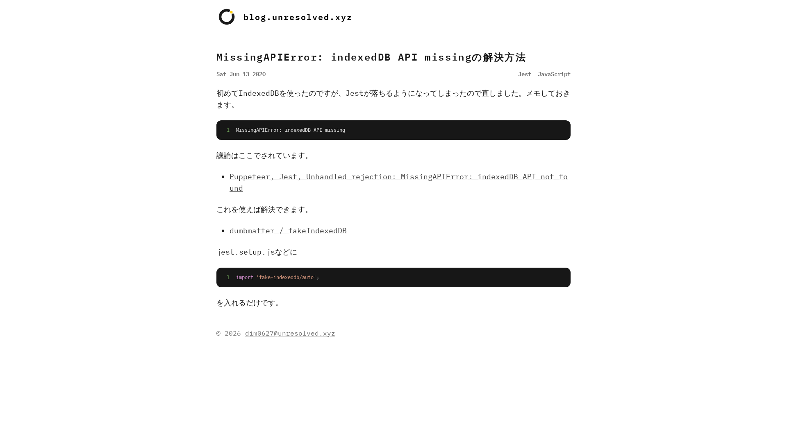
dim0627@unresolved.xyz (290, 333)
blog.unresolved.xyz (298, 16)
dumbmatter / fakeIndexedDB (288, 230)
